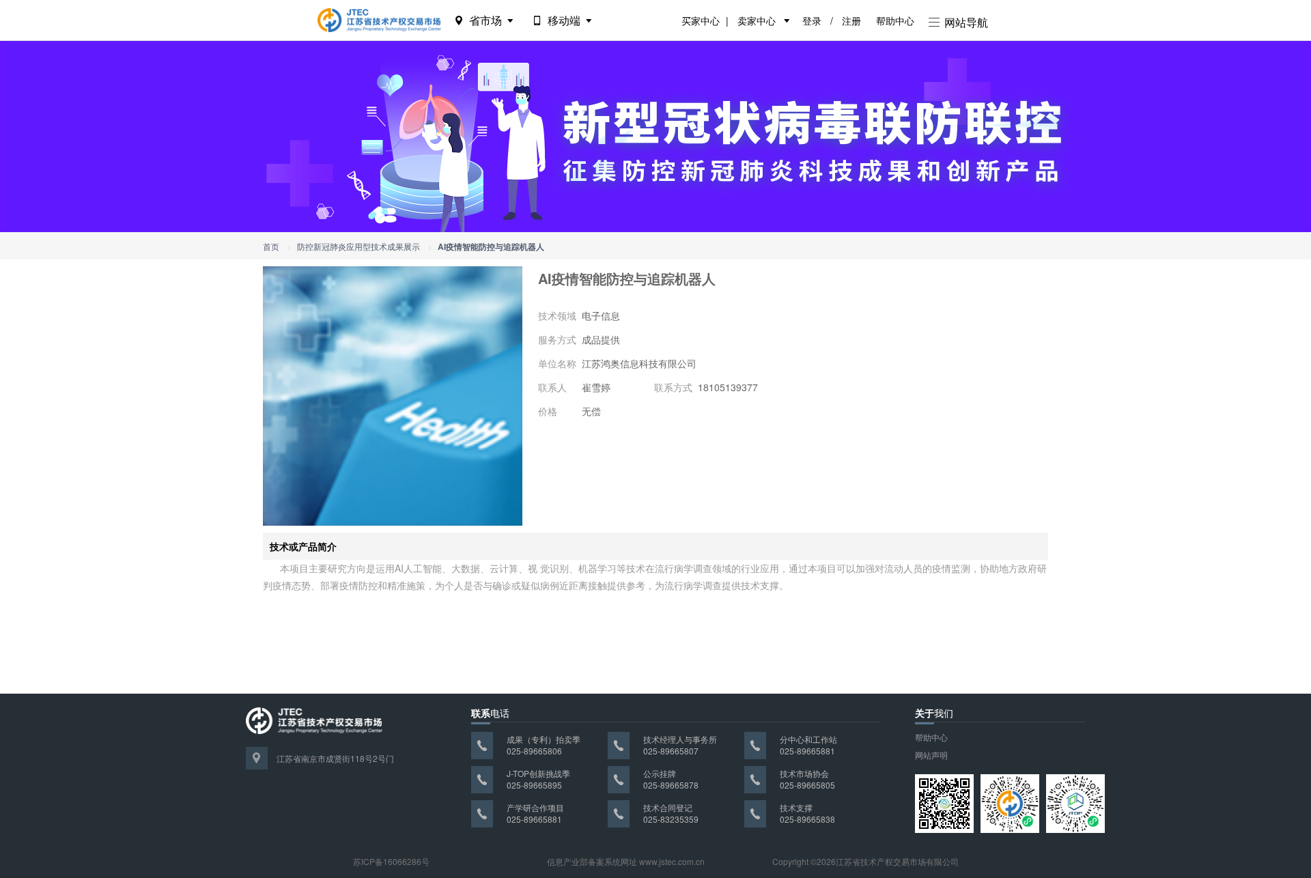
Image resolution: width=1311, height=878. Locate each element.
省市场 (485, 20)
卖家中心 (756, 20)
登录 (811, 20)
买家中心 (700, 20)
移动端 (564, 20)
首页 (271, 246)
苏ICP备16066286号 (391, 861)
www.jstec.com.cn (672, 861)
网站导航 (965, 22)
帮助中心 (895, 20)
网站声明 (931, 755)
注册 (851, 20)
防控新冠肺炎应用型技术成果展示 (358, 246)
